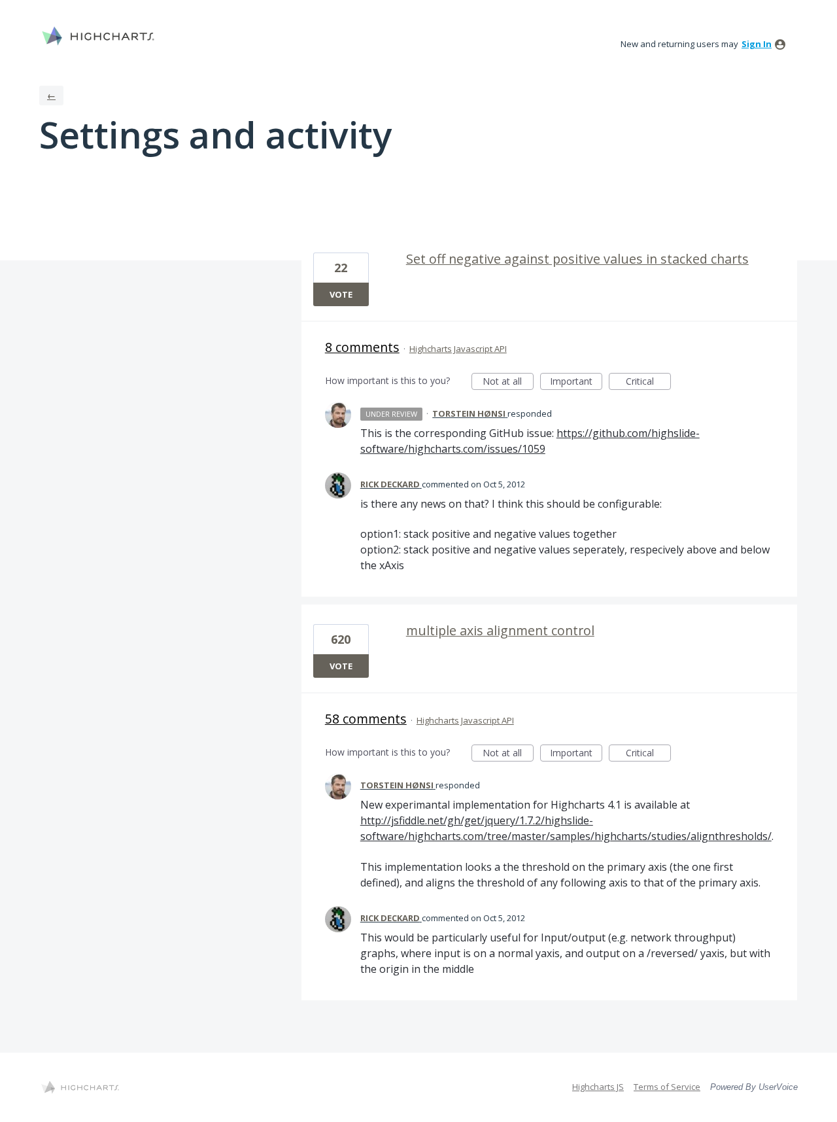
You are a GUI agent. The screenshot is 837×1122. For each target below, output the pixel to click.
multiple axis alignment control (500, 630)
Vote (341, 294)
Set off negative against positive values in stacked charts (577, 259)
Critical (648, 382)
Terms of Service (667, 1087)
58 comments (366, 719)
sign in (757, 44)
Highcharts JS (598, 1087)
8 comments (362, 347)
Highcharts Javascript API (458, 349)
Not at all (508, 382)
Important (576, 382)
